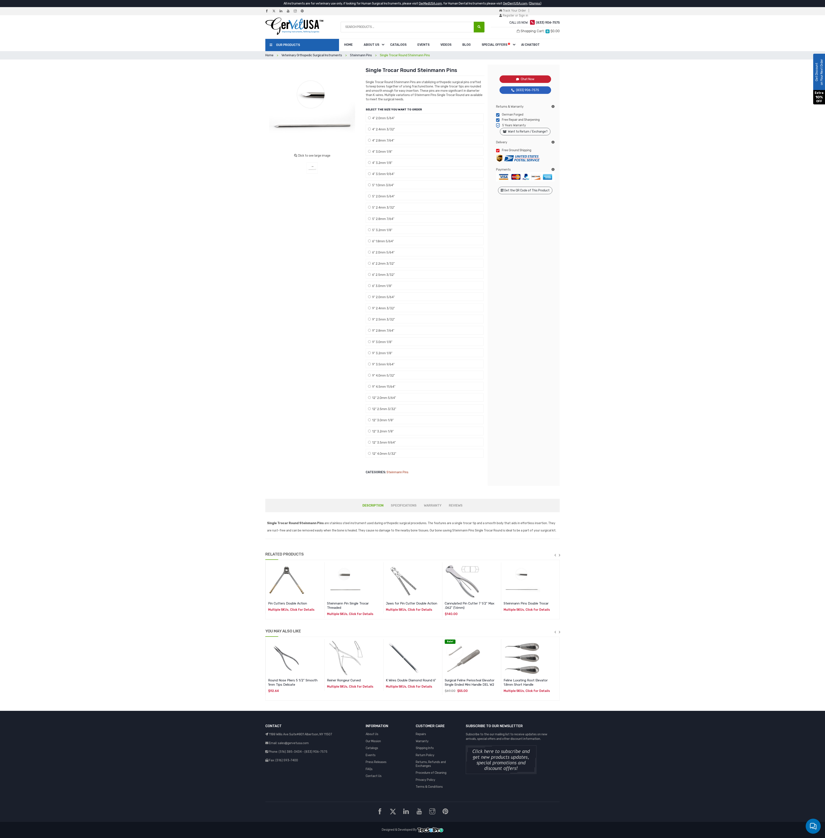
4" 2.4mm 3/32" (383, 129)
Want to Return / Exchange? (527, 131)
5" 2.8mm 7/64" (382, 219)
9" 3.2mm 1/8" (381, 353)
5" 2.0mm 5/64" (383, 196)
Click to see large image (313, 155)
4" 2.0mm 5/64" (383, 118)
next (559, 555)
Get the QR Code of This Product (526, 190)
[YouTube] (290, 11)
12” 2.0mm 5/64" (383, 398)
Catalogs (398, 45)
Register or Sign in (515, 15)
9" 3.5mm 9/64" (382, 364)
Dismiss (535, 3)
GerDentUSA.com (515, 3)
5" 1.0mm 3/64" (382, 185)
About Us (371, 45)
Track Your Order (514, 10)
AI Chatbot (530, 45)
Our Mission (373, 741)
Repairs (421, 734)
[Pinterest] (304, 11)
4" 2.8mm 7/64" (382, 140)
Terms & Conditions (429, 787)
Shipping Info (425, 748)
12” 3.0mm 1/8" (382, 420)
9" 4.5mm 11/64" (383, 387)
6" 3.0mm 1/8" (381, 286)
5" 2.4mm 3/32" (383, 207)
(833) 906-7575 (527, 90)
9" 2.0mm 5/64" (383, 297)
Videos (445, 45)
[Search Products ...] (479, 27)
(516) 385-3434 (290, 752)
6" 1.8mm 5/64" (382, 241)
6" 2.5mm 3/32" (383, 275)
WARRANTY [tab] (433, 505)
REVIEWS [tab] (456, 505)
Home (348, 45)
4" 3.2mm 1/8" (381, 163)
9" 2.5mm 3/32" (383, 319)
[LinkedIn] (283, 11)
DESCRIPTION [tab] (372, 505)
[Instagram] (297, 11)
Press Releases (376, 762)
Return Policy (425, 755)
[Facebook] (268, 11)
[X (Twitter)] (275, 11)
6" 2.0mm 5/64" (382, 252)
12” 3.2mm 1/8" (382, 431)
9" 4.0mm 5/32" (383, 375)
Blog (466, 45)
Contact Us (374, 776)
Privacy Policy (425, 780)
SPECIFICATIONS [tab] (404, 505)
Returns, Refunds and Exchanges (431, 764)
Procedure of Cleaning (431, 773)
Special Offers (495, 45)
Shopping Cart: (540, 31)
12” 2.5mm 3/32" (383, 409)
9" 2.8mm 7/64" (382, 331)
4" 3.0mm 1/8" (381, 152)
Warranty (422, 741)
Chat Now (527, 79)
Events (423, 45)
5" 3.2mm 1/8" (381, 230)
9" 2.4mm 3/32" (383, 308)
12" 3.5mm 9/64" (383, 442)
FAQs (369, 769)
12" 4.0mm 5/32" (383, 454)
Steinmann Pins (397, 472)
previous (555, 555)
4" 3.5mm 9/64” (382, 174)
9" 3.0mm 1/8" (381, 342)
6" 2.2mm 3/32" (383, 264)
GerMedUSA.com (430, 3)
